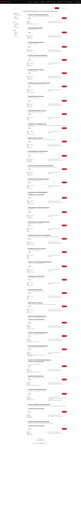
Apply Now (64, 32)
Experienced (16, 17)
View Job (29, 32)
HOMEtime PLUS (16, 24)
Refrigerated (16, 32)
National (15, 26)
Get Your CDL (16, 23)
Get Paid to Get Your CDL (17, 15)
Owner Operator (16, 18)
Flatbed (15, 34)
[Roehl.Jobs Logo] (5, 2)
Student (15, 16)
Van (14, 35)
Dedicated (15, 33)
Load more (40, 439)
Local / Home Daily (16, 27)
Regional (15, 25)
